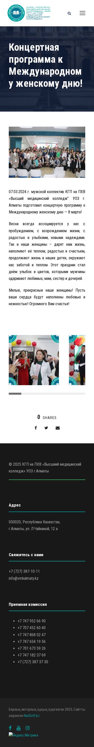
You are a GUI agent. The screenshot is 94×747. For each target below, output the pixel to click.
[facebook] (10, 728)
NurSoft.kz (32, 715)
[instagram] (28, 728)
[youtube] (19, 728)
